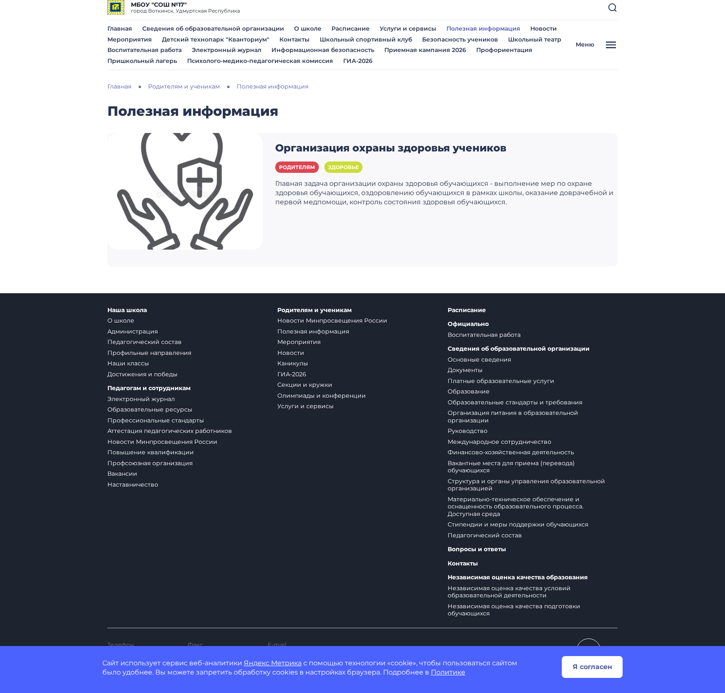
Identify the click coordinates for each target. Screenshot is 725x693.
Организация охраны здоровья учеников (390, 148)
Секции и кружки (304, 384)
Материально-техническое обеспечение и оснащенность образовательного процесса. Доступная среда (516, 506)
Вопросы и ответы (477, 549)
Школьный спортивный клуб (366, 39)
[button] (613, 8)
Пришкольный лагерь (142, 61)
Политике (448, 672)
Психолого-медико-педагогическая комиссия (260, 61)
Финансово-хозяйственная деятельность (511, 452)
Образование (469, 391)
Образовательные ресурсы (149, 409)
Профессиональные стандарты (155, 420)
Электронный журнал (226, 50)
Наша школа (127, 310)
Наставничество (132, 484)
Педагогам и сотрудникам (148, 388)
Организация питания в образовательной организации (513, 416)
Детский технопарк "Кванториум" (215, 39)
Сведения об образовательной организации (213, 28)
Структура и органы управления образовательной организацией (526, 484)
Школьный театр (534, 39)
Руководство (468, 431)
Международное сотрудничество (499, 442)
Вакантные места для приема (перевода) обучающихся (511, 466)
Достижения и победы (142, 374)
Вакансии (122, 473)
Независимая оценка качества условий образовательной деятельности (509, 591)
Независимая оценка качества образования (518, 577)
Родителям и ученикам (314, 310)
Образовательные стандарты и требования (515, 402)
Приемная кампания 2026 (425, 50)
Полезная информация (483, 28)
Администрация (132, 331)
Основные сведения (479, 359)
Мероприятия (129, 39)
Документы (465, 370)
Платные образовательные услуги (501, 381)
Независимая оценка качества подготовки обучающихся (514, 609)
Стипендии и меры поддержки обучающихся (518, 524)
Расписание (350, 28)
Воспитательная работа (144, 50)
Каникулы (292, 363)
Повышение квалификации (150, 452)
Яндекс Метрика (273, 663)
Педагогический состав (144, 342)
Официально (468, 324)
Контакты (294, 39)
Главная (119, 28)
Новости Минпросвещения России (162, 442)
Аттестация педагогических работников (169, 431)
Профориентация (504, 50)
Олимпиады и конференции (321, 395)
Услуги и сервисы (408, 28)
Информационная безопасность (322, 50)
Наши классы (128, 363)
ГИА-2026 (358, 61)
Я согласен (592, 667)
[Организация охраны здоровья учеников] (185, 191)
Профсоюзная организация (150, 463)
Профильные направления (149, 353)
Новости (543, 28)
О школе (307, 28)
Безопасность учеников (460, 39)
